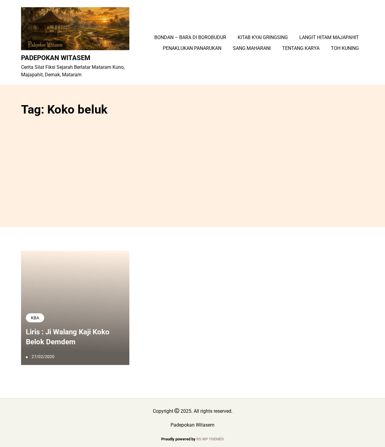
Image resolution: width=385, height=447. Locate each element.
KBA (35, 317)
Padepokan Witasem (55, 58)
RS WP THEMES (210, 439)
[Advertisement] (192, 167)
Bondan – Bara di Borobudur (190, 37)
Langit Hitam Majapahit (329, 37)
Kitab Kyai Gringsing (263, 37)
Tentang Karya (300, 48)
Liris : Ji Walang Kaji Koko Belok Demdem (67, 337)
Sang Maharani (252, 48)
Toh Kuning (345, 48)
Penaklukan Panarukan (192, 48)
